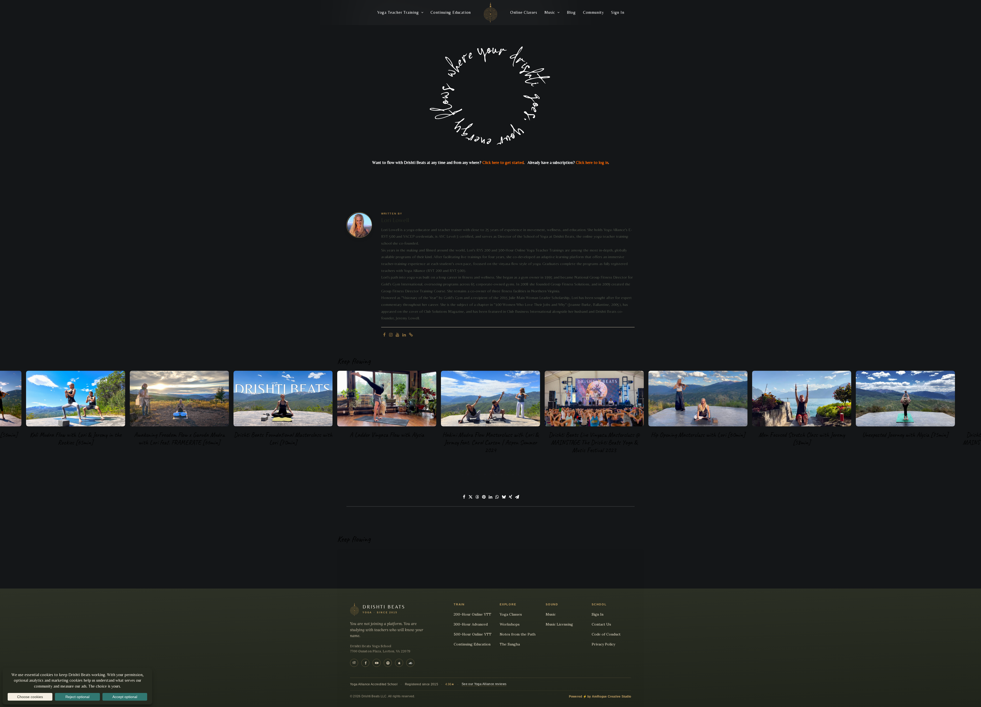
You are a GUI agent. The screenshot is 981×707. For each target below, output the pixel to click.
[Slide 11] (518, 474)
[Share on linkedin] (490, 497)
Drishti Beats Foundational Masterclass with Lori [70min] (283, 439)
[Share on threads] (477, 497)
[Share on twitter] (471, 497)
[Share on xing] (510, 497)
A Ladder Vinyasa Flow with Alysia (387, 435)
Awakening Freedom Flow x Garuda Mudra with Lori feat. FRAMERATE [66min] (179, 439)
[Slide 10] (513, 474)
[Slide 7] (496, 474)
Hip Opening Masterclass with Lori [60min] (698, 435)
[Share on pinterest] (484, 497)
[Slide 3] (473, 474)
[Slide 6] (490, 474)
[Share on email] (517, 497)
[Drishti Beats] (490, 12)
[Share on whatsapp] (497, 497)
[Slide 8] (502, 474)
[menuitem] (400, 12)
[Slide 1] (462, 474)
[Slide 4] (479, 474)
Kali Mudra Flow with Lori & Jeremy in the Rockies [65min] (76, 439)
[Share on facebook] (464, 497)
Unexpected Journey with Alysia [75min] (905, 435)
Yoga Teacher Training (398, 12)
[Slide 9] (507, 474)
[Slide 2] (468, 474)
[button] (384, 335)
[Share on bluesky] (504, 497)
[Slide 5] (485, 474)
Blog (571, 12)
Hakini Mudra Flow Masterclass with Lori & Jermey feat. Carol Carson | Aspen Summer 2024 (490, 442)
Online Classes (523, 12)
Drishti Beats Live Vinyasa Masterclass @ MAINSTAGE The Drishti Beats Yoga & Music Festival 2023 (594, 442)
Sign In (617, 12)
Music (549, 12)
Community (593, 12)
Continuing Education (450, 12)
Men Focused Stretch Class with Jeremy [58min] (802, 439)
